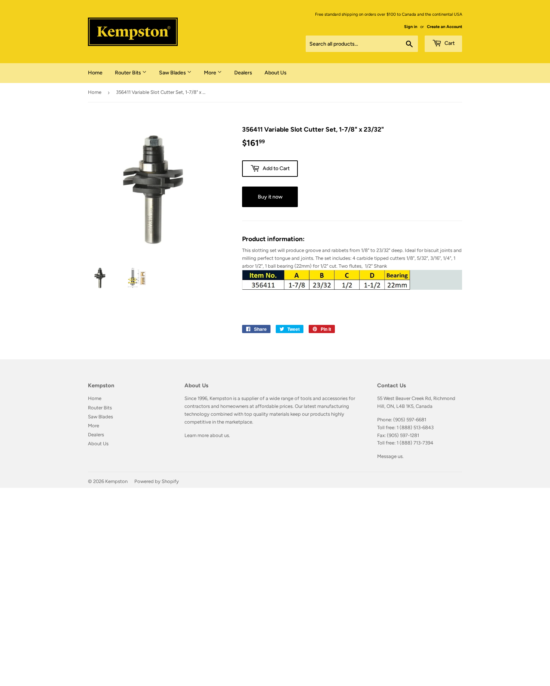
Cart (449, 43)
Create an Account (444, 26)
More (210, 73)
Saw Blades (173, 73)
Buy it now (270, 197)
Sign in (410, 26)
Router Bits (128, 73)
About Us (276, 73)
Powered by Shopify (156, 481)
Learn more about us (206, 435)
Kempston (116, 481)
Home (95, 73)
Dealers (243, 73)
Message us (390, 456)
